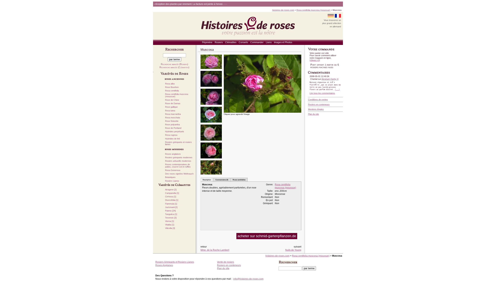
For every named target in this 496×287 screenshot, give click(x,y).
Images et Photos (283, 42)
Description (207, 180)
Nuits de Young (293, 250)
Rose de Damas (172, 103)
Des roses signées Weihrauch (179, 174)
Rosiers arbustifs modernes (178, 161)
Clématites (230, 42)
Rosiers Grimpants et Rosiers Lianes (174, 262)
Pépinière (207, 42)
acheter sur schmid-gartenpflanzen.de (267, 236)
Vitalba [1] (169, 225)
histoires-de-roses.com (283, 10)
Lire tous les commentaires (322, 93)
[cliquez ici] (315, 60)
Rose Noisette (171, 121)
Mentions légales (316, 109)
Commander (257, 42)
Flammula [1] (171, 204)
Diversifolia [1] (171, 200)
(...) (337, 90)
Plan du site (313, 114)
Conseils (243, 42)
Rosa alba (170, 84)
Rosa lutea (170, 111)
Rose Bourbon (172, 87)
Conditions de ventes (318, 99)
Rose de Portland (173, 128)
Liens (269, 42)
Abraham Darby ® (329, 79)
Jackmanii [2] (171, 207)
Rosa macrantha (173, 114)
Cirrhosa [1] (170, 197)
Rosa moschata (172, 118)
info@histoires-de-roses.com (248, 279)
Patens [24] (170, 211)
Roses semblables (239, 180)
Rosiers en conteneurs (319, 104)
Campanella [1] (172, 193)
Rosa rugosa (171, 135)
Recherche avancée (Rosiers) (174, 64)
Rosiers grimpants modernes (178, 157)
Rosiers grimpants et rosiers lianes (178, 143)
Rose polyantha (172, 125)
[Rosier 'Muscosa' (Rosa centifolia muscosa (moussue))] (211, 70)
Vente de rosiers (225, 262)
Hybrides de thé (172, 139)
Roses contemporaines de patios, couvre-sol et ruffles (178, 165)
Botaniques (170, 177)
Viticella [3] (170, 228)
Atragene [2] (171, 190)
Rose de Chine (172, 100)
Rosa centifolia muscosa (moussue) (313, 10)
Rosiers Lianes (172, 181)
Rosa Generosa (172, 170)
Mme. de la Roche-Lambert (215, 250)
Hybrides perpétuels (174, 132)
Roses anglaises (173, 154)
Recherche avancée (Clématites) (174, 67)
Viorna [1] (169, 221)
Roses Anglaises (164, 265)
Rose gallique (171, 107)
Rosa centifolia (172, 91)
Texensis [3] (171, 218)
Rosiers (219, 42)
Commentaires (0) (221, 180)
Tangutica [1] (171, 214)
